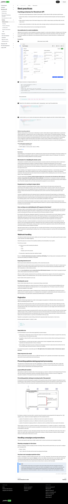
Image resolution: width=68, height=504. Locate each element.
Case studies (48, 495)
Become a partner (27, 487)
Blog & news (48, 497)
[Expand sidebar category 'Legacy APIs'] (13, 47)
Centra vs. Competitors (50, 492)
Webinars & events (49, 493)
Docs (58, 1)
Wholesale (48, 488)
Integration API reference (7, 490)
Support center (27, 488)
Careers (25, 490)
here (23, 149)
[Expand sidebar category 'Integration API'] (13, 44)
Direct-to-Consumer (50, 487)
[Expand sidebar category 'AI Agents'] (13, 7)
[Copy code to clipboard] (65, 84)
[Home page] (18, 5)
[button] (8, 20)
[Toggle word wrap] (63, 84)
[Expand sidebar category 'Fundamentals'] (13, 5)
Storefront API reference (7, 488)
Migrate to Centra (49, 490)
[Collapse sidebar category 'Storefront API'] (13, 9)
